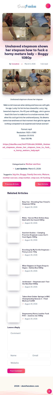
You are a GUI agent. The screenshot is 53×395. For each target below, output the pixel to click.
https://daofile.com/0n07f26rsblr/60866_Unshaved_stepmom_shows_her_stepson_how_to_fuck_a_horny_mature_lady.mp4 (27, 147)
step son (35, 178)
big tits (16, 174)
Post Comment (16, 371)
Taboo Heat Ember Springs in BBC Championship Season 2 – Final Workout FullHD (36, 299)
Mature (45, 174)
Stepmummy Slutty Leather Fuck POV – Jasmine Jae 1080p (35, 315)
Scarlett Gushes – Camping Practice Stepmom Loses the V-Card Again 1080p (35, 235)
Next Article (43, 184)
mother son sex (10, 178)
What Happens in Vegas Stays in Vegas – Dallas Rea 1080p (35, 267)
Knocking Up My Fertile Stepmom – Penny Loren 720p (36, 251)
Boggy (23, 174)
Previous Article (11, 184)
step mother (24, 178)
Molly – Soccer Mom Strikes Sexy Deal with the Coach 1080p (35, 219)
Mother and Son (33, 164)
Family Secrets (34, 174)
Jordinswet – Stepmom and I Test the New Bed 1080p (36, 283)
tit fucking (45, 178)
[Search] (48, 5)
